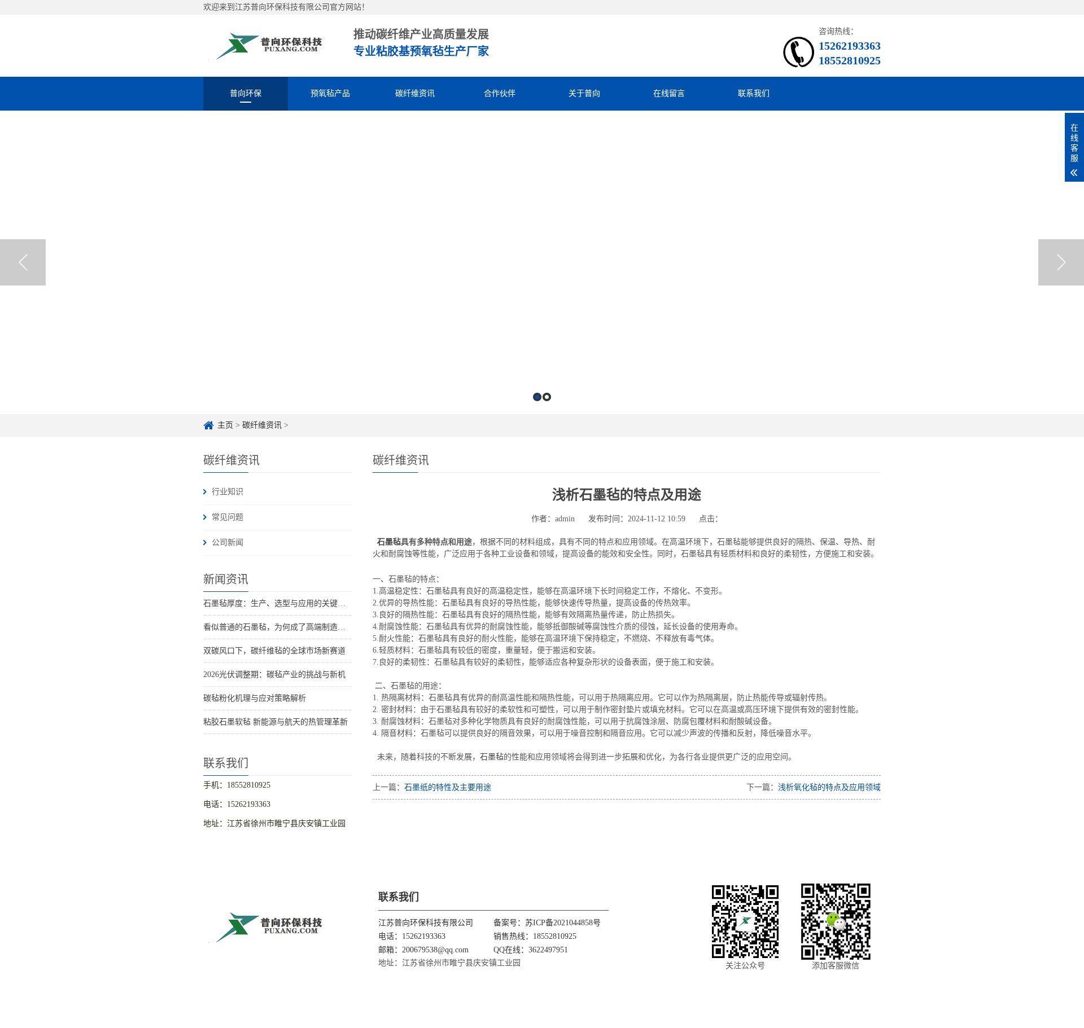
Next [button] (1061, 262)
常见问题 (227, 517)
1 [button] (537, 397)
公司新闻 (227, 542)
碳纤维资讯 (415, 93)
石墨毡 (389, 542)
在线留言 (669, 93)
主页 (225, 425)
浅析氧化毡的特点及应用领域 (829, 787)
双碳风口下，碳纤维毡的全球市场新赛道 (274, 651)
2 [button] (547, 397)
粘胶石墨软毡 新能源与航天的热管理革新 (275, 722)
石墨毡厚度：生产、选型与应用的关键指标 (278, 603)
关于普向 (584, 93)
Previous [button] (23, 262)
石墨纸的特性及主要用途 (447, 787)
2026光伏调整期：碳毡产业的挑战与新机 (274, 674)
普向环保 (245, 93)
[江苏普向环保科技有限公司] (266, 45)
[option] (542, 262)
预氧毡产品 (330, 93)
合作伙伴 (499, 93)
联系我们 (754, 93)
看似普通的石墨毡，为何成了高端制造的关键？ (286, 627)
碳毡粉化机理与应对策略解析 (254, 698)
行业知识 (227, 491)
